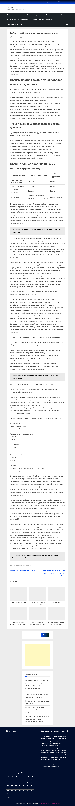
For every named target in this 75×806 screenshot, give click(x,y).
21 (24, 788)
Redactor (25, 37)
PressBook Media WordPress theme (49, 803)
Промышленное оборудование (18, 19)
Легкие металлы (52, 15)
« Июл (8, 797)
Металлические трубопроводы (21, 565)
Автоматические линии (15, 15)
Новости (64, 15)
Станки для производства (42, 19)
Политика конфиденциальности (46, 2)
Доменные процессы (35, 15)
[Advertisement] (37, 655)
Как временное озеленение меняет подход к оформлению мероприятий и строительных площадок (37, 694)
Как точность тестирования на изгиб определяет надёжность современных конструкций (37, 719)
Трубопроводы (13, 24)
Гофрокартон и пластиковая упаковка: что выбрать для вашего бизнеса (36, 710)
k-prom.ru (10, 7)
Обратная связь (63, 2)
